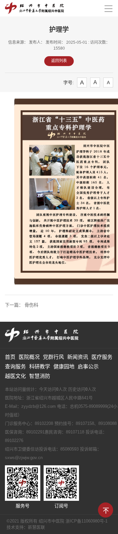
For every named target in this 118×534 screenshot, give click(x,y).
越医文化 (15, 376)
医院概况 (29, 357)
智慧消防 (39, 376)
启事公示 (88, 366)
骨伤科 (30, 305)
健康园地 (63, 366)
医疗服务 (101, 357)
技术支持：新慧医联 (26, 527)
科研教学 (39, 366)
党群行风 (53, 357)
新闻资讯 (77, 357)
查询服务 (15, 366)
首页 (10, 357)
